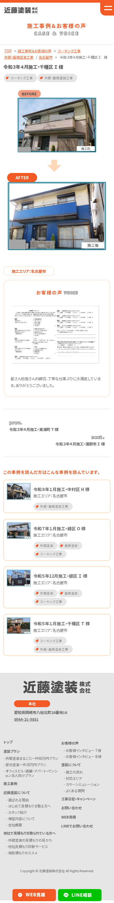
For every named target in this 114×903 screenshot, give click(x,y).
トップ (7, 742)
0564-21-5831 (26, 719)
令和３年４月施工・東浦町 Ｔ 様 (33, 429)
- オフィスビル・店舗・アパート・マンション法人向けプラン (31, 773)
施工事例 (10, 783)
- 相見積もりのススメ (22, 853)
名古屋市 (45, 57)
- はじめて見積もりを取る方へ (29, 806)
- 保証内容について (21, 818)
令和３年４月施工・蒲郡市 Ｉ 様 (80, 443)
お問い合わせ (71, 807)
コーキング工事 (69, 50)
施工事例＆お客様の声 (34, 50)
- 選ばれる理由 (18, 800)
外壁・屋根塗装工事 (18, 57)
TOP (8, 50)
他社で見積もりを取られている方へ (29, 833)
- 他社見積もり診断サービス (28, 846)
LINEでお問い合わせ (77, 825)
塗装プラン (11, 751)
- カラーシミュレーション (82, 784)
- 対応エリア (73, 778)
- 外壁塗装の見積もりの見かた (30, 840)
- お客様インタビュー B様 (83, 756)
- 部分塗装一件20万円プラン (25, 764)
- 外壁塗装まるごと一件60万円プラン (31, 758)
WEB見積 (68, 817)
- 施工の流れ (74, 772)
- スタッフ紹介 (17, 812)
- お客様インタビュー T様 (83, 750)
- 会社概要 (15, 825)
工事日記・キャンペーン (78, 798)
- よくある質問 (75, 790)
